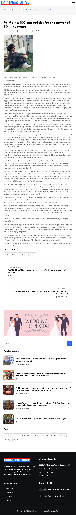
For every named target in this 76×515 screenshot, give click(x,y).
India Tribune (33, 511)
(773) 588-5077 (47, 473)
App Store (60, 496)
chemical (35, 435)
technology (25, 435)
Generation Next (53, 511)
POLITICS (32, 254)
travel (16, 435)
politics (53, 435)
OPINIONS (17, 10)
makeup (7, 440)
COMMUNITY (22, 254)
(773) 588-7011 (47, 475)
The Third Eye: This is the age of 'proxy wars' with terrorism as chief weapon (37, 271)
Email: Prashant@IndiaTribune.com (51, 469)
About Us (9, 500)
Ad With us (9, 496)
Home (7, 10)
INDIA (6, 254)
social (16, 440)
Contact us (9, 492)
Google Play (46, 496)
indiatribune (10, 31)
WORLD (13, 254)
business (62, 435)
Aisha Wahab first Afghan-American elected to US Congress (41, 419)
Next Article (62, 288)
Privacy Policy (10, 488)
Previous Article (15, 267)
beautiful (8, 435)
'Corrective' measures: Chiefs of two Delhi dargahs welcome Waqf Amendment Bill (39, 293)
